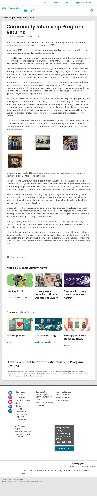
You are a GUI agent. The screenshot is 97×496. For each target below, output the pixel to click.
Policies (18, 409)
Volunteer (40, 405)
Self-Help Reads (16, 335)
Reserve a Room (63, 397)
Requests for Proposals (21, 415)
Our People (20, 397)
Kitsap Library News (25, 18)
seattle (24, 298)
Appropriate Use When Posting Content (34, 374)
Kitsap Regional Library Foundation (44, 395)
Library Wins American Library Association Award (46, 294)
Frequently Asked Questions (22, 435)
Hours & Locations (64, 394)
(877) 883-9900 (63, 442)
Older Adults (46, 342)
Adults (9, 342)
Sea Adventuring (45, 335)
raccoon (17, 298)
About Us (19, 394)
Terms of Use (27, 470)
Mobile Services (63, 400)
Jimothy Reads (15, 291)
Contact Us (20, 419)
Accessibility (20, 411)
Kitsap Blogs (8, 18)
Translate (90, 466)
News (17, 403)
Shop (38, 399)
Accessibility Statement (61, 470)
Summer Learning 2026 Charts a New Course (75, 294)
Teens (55, 342)
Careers (19, 406)
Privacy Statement (42, 470)
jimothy (9, 298)
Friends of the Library (45, 402)
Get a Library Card (23, 431)
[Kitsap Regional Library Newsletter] (10, 411)
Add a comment (18, 257)
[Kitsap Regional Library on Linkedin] (10, 407)
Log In (17, 428)
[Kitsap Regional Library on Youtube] (10, 402)
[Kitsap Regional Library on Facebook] (10, 393)
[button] (50, 2)
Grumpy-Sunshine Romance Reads (75, 337)
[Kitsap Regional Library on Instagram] (10, 397)
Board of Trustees (23, 400)
